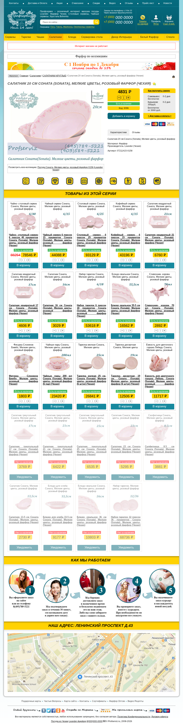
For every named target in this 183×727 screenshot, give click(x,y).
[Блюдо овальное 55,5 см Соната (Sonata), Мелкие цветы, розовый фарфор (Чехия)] (125, 301)
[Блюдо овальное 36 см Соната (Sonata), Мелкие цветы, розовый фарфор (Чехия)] (91, 513)
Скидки (96, 3)
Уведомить (24, 477)
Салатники (35, 75)
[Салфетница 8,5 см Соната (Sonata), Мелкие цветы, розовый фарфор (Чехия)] (159, 443)
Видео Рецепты (136, 701)
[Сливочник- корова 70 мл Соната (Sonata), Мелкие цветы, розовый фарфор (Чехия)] (159, 301)
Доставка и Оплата (37, 3)
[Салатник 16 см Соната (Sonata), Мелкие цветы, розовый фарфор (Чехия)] (57, 301)
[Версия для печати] (173, 77)
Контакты (14, 3)
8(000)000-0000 (95, 721)
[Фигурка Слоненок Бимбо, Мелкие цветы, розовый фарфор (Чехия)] (23, 372)
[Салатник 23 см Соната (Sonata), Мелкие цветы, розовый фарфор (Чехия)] (125, 443)
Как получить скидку (159, 90)
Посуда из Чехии (59, 721)
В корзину (23, 265)
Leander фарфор (77, 721)
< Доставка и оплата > (159, 116)
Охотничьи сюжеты (84, 27)
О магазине (77, 3)
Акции (59, 3)
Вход (156, 24)
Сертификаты (99, 701)
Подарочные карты (31, 701)
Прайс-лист (148, 3)
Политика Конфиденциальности (133, 716)
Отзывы (129, 3)
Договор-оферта (159, 716)
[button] (128, 98)
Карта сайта (70, 701)
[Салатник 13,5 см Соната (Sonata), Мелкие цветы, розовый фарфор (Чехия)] (23, 513)
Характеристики (118, 132)
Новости (167, 3)
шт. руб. (169, 24)
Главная (24, 75)
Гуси (52, 27)
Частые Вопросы (52, 701)
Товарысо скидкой (142, 22)
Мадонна (68, 27)
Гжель (59, 27)
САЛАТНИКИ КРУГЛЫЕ (54, 75)
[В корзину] (169, 19)
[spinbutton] (123, 97)
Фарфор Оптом (117, 701)
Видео (112, 3)
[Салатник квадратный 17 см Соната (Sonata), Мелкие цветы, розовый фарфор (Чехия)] (23, 301)
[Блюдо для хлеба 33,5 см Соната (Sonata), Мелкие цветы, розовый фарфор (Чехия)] (57, 513)
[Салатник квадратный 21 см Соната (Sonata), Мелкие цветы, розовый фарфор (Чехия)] (159, 231)
